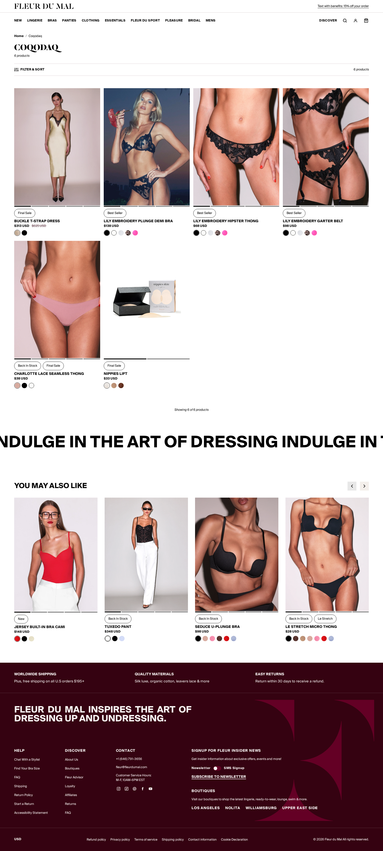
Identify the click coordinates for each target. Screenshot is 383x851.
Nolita (232, 808)
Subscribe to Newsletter (219, 777)
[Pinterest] (134, 790)
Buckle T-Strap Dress (37, 221)
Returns (70, 804)
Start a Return (24, 804)
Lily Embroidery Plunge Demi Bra (138, 221)
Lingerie (34, 20)
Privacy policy (120, 839)
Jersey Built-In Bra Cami (39, 627)
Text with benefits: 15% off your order (343, 6)
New (18, 20)
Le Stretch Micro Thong (311, 627)
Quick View (57, 195)
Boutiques (72, 768)
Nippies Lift (115, 374)
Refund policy (96, 839)
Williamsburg (261, 808)
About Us (71, 759)
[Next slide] (364, 486)
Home (19, 36)
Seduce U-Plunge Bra (217, 627)
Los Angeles (206, 808)
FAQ (17, 777)
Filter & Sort (32, 69)
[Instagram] (118, 790)
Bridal (194, 20)
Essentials (115, 20)
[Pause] (376, 442)
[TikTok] (126, 790)
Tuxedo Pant (118, 627)
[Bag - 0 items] (366, 20)
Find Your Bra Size (27, 768)
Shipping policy (173, 839)
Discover (328, 20)
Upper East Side (300, 808)
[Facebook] (142, 790)
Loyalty (70, 786)
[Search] (345, 20)
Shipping (20, 786)
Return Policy (23, 795)
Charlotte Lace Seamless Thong (49, 374)
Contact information (202, 839)
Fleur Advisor (74, 777)
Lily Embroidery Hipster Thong (225, 221)
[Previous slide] (352, 486)
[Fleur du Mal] (44, 6)
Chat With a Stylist (27, 759)
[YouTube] (150, 790)
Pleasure (174, 20)
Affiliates (71, 795)
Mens (210, 20)
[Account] (355, 20)
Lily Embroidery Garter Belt (313, 221)
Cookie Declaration (234, 839)
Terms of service (145, 839)
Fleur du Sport (145, 20)
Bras (52, 20)
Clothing (91, 20)
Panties (69, 20)
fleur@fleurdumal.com (131, 767)
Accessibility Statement (31, 813)
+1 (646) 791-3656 (129, 759)
